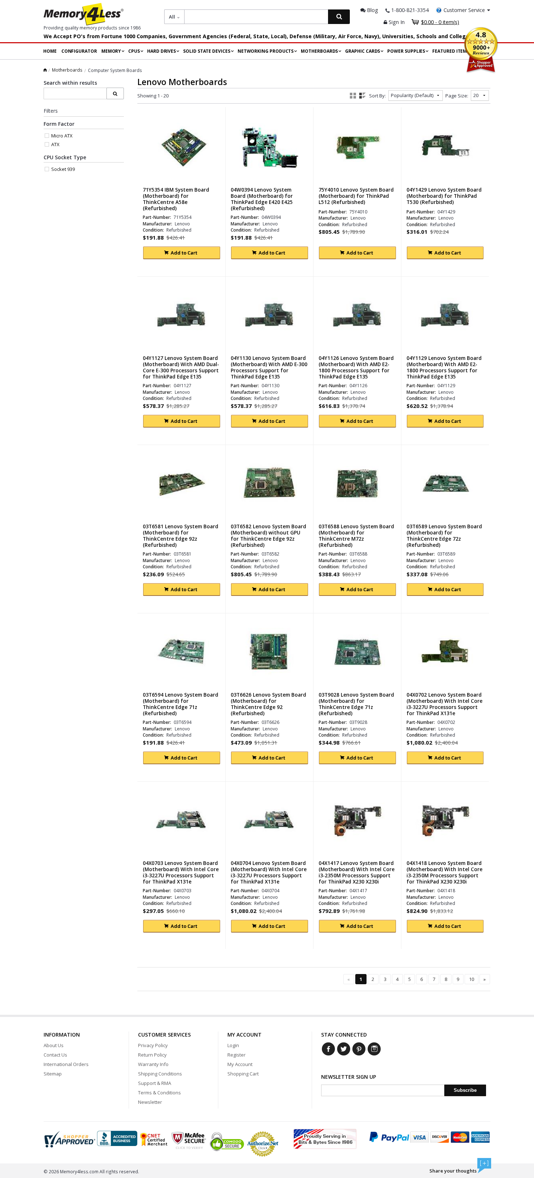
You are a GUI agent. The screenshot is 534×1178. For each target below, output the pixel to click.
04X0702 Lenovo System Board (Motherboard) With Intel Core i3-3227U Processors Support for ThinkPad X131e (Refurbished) (444, 707)
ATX (55, 144)
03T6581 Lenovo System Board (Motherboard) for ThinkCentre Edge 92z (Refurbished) (180, 536)
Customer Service (464, 10)
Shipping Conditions (160, 1073)
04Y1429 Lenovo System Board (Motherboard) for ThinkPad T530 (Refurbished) (444, 196)
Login (233, 1045)
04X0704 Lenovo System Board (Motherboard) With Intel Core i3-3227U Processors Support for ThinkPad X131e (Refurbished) (269, 875)
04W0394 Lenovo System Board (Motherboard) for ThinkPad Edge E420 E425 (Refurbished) (262, 199)
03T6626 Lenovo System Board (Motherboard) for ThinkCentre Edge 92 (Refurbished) (268, 704)
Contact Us (55, 1054)
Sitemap (53, 1073)
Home (50, 51)
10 (471, 979)
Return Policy (152, 1054)
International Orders (66, 1064)
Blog (371, 10)
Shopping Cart (243, 1073)
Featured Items (450, 51)
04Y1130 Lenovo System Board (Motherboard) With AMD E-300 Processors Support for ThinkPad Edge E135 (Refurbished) (269, 370)
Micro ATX (62, 135)
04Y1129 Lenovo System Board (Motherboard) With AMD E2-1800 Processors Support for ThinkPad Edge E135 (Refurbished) (444, 370)
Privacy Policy (153, 1045)
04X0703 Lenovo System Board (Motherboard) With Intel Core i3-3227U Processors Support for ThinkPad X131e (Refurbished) (181, 875)
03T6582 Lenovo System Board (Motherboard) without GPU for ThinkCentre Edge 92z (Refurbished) (268, 536)
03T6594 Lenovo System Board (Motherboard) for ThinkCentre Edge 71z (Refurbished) (180, 704)
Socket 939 (63, 169)
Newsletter (150, 1102)
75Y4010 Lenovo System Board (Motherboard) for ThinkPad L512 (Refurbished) (356, 196)
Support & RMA (154, 1083)
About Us (54, 1045)
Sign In (396, 22)
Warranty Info (153, 1064)
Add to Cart (184, 252)
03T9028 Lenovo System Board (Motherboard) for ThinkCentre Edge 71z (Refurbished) (356, 704)
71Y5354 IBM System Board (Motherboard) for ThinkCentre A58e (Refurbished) (176, 199)
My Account (239, 1064)
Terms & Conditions (159, 1092)
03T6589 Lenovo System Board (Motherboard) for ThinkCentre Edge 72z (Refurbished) (444, 536)
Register (236, 1054)
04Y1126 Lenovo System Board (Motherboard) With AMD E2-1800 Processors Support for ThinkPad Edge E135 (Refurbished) (356, 370)
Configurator (79, 51)
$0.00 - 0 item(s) (440, 22)
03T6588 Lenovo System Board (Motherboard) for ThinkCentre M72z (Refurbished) (356, 536)
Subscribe (465, 1090)
